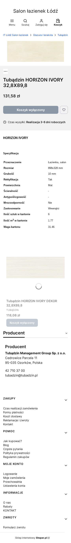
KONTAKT (9, 510)
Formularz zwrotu (14, 527)
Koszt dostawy (12, 416)
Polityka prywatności (16, 453)
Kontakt (8, 424)
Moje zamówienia (14, 477)
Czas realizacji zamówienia (20, 408)
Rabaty (7, 506)
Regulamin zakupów (16, 457)
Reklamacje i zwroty (16, 420)
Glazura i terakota (43, 35)
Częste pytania (13, 449)
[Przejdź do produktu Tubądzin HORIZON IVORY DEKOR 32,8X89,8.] (35, 267)
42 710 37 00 (15, 371)
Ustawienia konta (14, 485)
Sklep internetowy (31, 537)
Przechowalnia (12, 481)
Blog (6, 445)
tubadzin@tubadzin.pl (21, 375)
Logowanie (10, 473)
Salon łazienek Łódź (35, 11)
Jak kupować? (12, 441)
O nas (7, 502)
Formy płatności (13, 412)
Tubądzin (63, 35)
